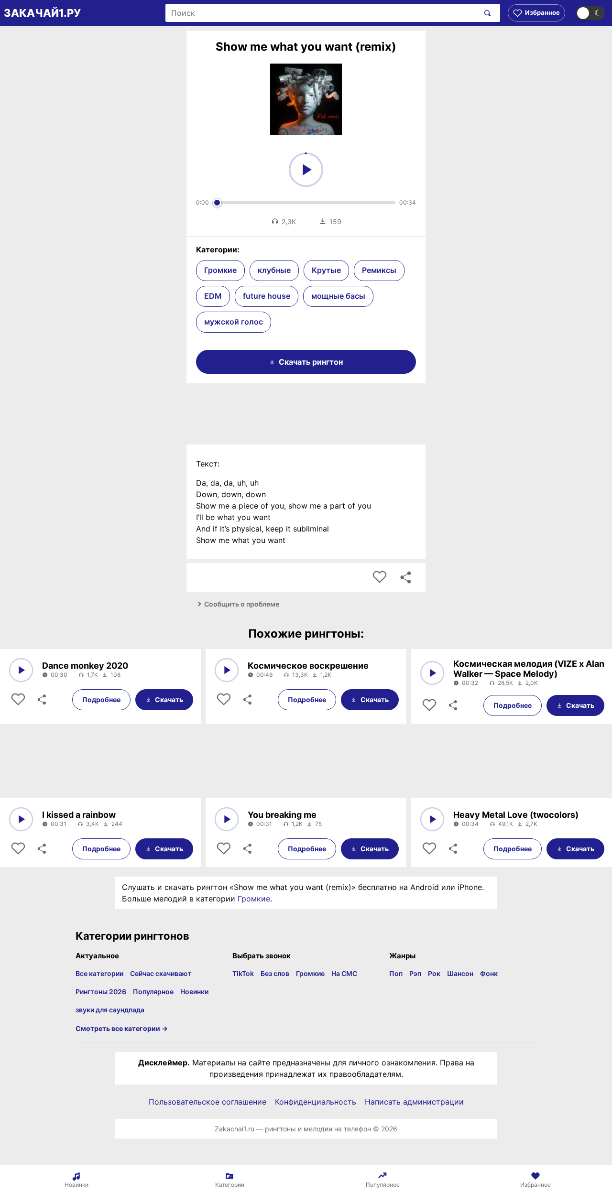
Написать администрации (414, 1101)
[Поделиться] (41, 699)
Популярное (153, 991)
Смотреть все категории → (122, 1028)
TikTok (243, 973)
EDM (213, 296)
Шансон (460, 973)
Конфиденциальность (315, 1101)
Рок (434, 973)
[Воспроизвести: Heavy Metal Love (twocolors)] (432, 819)
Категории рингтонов (132, 936)
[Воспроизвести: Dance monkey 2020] (21, 670)
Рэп (415, 973)
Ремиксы (379, 270)
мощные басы (338, 296)
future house (266, 296)
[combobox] (322, 13)
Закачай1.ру (42, 13)
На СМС (344, 973)
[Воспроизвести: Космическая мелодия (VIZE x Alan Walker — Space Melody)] (432, 673)
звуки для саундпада (110, 1010)
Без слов (275, 973)
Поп (396, 973)
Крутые (326, 270)
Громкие (220, 270)
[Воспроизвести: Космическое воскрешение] (226, 670)
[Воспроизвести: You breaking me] (226, 819)
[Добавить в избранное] (379, 577)
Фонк (489, 973)
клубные (274, 270)
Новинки (194, 991)
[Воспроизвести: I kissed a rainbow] (21, 819)
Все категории (99, 973)
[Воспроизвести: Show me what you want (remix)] (306, 170)
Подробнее (101, 699)
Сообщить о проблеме (241, 604)
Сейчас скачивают (161, 973)
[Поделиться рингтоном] (405, 577)
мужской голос (233, 321)
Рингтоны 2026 (101, 991)
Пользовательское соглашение (207, 1101)
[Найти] (485, 13)
